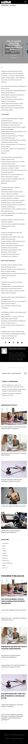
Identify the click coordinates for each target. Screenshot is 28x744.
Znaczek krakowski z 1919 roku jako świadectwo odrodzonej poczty (11, 480)
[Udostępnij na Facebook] (5, 342)
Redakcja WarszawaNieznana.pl (17, 348)
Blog (4, 548)
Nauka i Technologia (7, 563)
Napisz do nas (20, 359)
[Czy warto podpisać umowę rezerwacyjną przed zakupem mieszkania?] (14, 416)
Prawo (4, 565)
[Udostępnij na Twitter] (9, 342)
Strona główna (5, 5)
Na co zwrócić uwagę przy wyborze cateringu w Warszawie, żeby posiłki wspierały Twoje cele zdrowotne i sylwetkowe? (12, 717)
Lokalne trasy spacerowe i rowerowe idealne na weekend (12, 705)
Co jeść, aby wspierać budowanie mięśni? (13, 506)
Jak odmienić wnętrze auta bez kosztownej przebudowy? (10, 531)
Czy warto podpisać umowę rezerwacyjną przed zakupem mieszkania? (14, 427)
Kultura (5, 553)
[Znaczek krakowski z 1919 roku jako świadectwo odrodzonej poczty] (14, 469)
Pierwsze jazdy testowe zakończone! (17, 367)
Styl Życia (5, 567)
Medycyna (5, 558)
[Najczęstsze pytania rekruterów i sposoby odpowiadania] (14, 442)
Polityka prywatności (17, 738)
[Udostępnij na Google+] (13, 342)
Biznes (4, 545)
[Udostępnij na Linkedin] (22, 342)
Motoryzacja (6, 560)
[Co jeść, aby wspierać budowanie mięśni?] (14, 495)
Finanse (4, 550)
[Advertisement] (14, 22)
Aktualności (14, 57)
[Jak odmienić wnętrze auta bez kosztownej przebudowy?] (14, 520)
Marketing (5, 555)
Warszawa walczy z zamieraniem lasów (11, 373)
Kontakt (7, 738)
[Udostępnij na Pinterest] (17, 342)
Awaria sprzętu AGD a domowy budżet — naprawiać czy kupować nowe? (13, 666)
